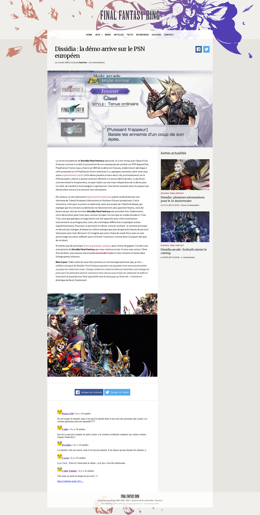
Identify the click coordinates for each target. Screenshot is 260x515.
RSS (128, 500)
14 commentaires (97, 62)
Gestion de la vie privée (142, 500)
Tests (130, 34)
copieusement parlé (72, 175)
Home (89, 34)
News (108, 34)
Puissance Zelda (151, 503)
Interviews (142, 34)
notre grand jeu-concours (98, 245)
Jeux (97, 34)
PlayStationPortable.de (97, 196)
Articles (119, 34)
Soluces (156, 34)
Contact (169, 34)
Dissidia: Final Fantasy (172, 193)
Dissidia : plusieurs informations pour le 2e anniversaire (183, 199)
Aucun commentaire (190, 205)
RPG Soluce (119, 503)
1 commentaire (188, 257)
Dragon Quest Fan (134, 503)
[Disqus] (102, 446)
